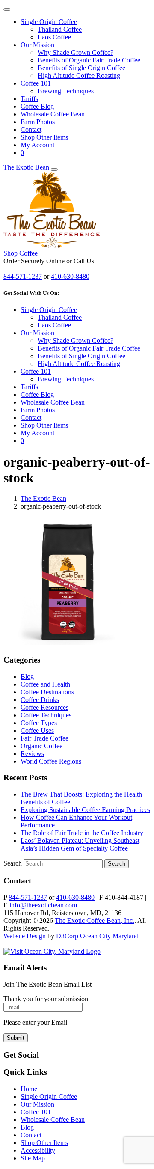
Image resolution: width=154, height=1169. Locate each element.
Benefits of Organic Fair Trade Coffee (89, 60)
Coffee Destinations (47, 692)
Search (12, 863)
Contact (31, 129)
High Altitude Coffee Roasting (79, 75)
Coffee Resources (44, 707)
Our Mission (37, 44)
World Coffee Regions (51, 761)
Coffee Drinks (40, 699)
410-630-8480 (70, 276)
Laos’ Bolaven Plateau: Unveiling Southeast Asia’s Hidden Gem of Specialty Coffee (80, 844)
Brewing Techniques (66, 91)
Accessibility (38, 1150)
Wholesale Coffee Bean (53, 114)
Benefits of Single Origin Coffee (81, 67)
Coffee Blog (37, 106)
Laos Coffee (54, 37)
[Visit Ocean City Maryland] (52, 951)
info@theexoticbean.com (43, 905)
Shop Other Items (44, 137)
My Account (37, 145)
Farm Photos (38, 121)
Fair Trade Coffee (44, 738)
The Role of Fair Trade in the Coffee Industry (82, 832)
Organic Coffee (41, 746)
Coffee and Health (45, 684)
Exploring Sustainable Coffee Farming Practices (85, 809)
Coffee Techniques (46, 715)
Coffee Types (39, 722)
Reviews (32, 753)
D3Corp (67, 936)
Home (29, 1088)
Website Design (24, 936)
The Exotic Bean (26, 167)
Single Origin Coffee (49, 21)
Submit (15, 1038)
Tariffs (29, 98)
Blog (27, 676)
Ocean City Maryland (109, 936)
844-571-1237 (22, 276)
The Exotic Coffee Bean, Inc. (94, 920)
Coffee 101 (36, 83)
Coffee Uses (37, 730)
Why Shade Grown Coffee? (75, 52)
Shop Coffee (20, 253)
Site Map (33, 1158)
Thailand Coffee (60, 29)
